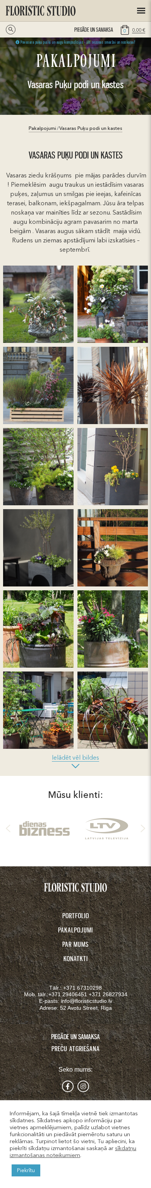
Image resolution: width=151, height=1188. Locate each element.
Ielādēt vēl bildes (75, 757)
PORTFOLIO (75, 915)
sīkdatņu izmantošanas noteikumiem (73, 1152)
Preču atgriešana (75, 1048)
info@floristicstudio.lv (86, 1001)
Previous (9, 828)
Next (141, 828)
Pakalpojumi (42, 128)
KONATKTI (75, 958)
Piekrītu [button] (26, 1170)
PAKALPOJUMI (75, 930)
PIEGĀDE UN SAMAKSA (93, 29)
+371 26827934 (108, 994)
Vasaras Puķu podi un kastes (90, 128)
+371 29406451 (68, 994)
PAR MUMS (75, 944)
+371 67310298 (82, 988)
